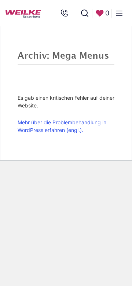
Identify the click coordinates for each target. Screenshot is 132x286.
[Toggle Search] (84, 13)
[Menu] (119, 13)
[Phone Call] (64, 13)
